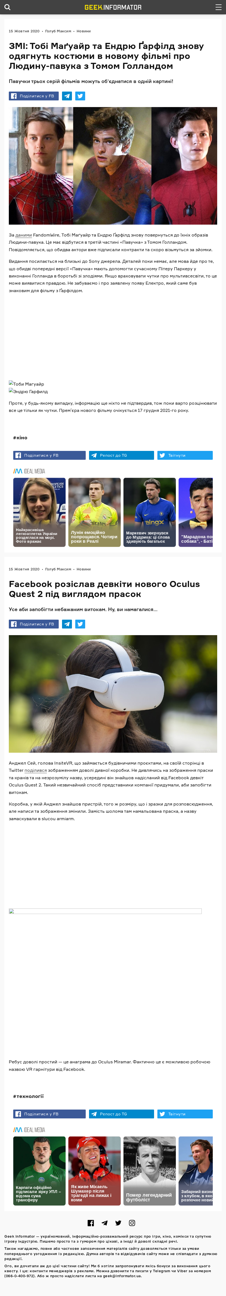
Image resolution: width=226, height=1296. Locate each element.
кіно (22, 437)
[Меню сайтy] (219, 7)
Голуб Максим (58, 31)
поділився (36, 770)
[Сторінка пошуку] (7, 7)
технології (30, 1096)
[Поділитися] (67, 96)
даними (23, 235)
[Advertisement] (113, 337)
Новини (84, 31)
